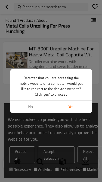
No (30, 107)
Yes (71, 107)
